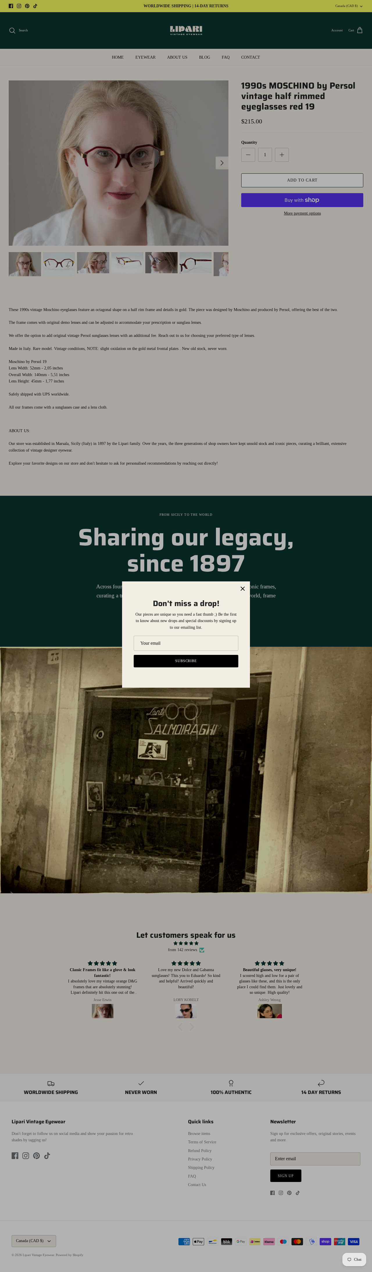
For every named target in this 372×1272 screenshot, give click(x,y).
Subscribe (186, 661)
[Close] (242, 588)
